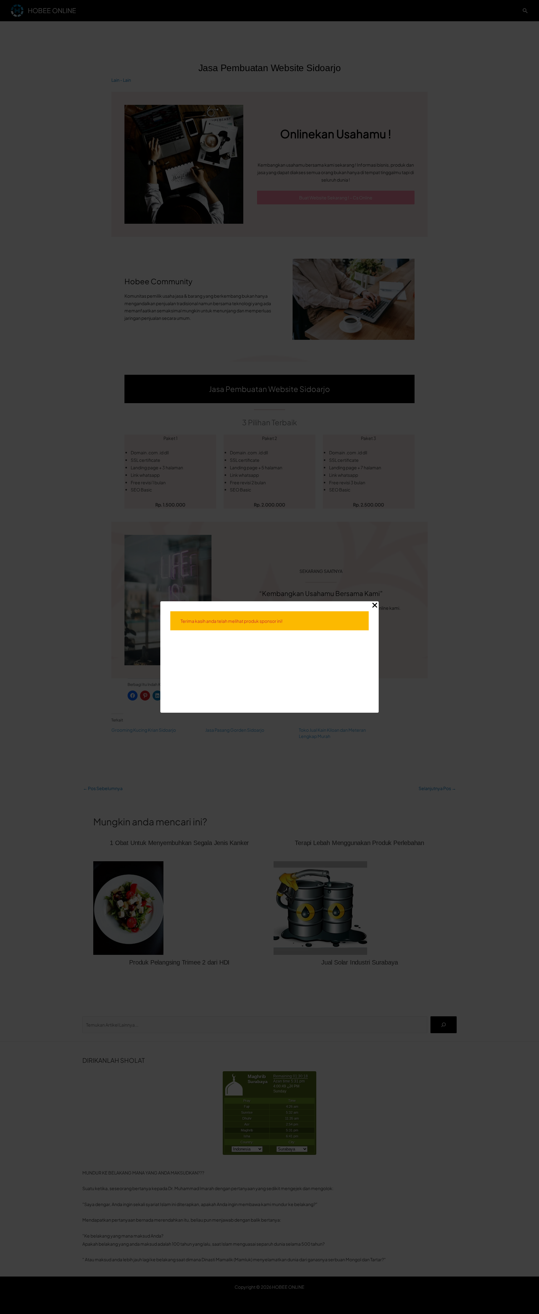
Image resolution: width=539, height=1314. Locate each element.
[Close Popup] (375, 605)
